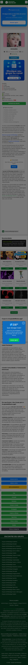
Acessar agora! (14, 340)
